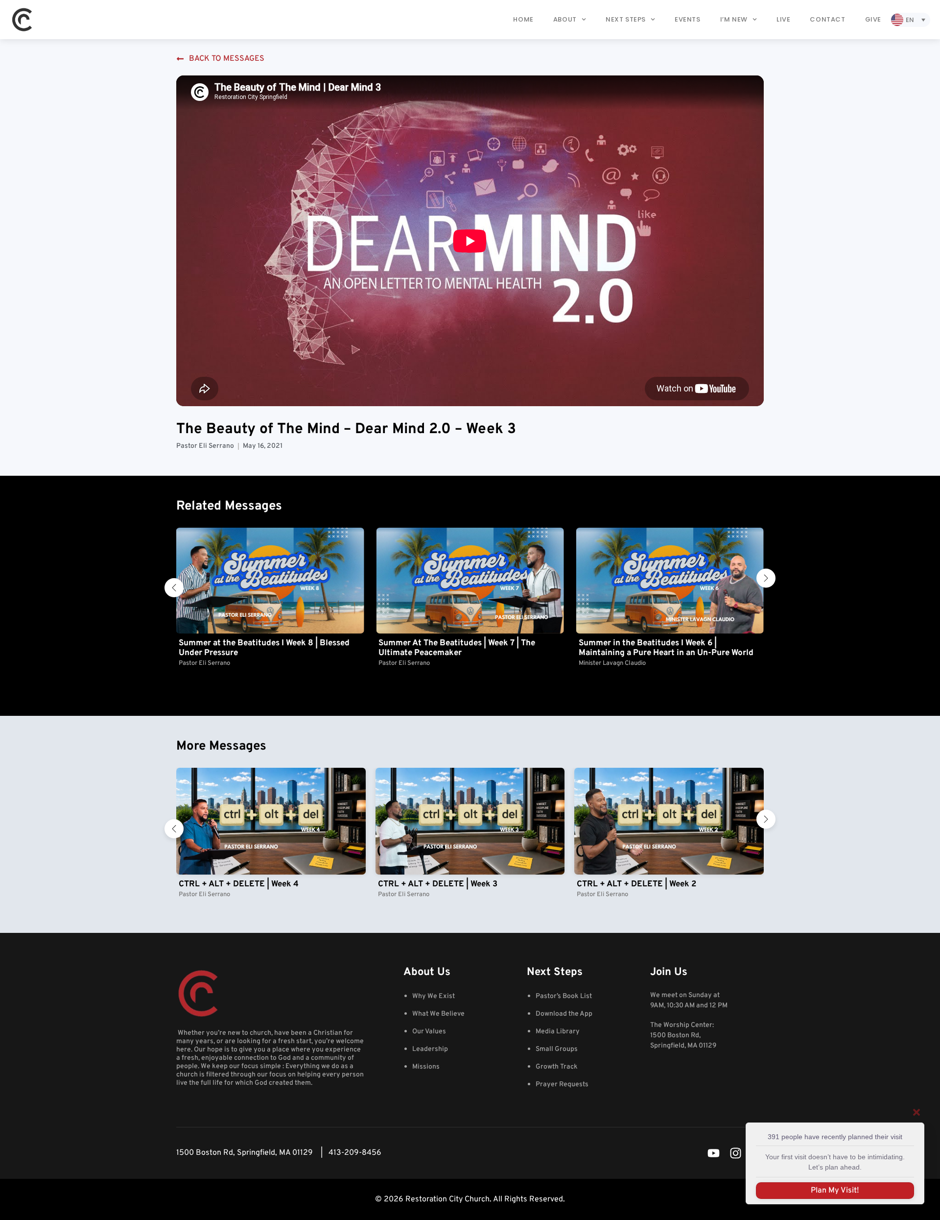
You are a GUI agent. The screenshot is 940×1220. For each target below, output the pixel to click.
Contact (827, 19)
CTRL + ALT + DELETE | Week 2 (636, 884)
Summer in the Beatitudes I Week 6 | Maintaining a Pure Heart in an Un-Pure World (465, 648)
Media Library (558, 1031)
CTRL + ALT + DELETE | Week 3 (437, 884)
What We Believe (438, 1014)
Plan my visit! (835, 1191)
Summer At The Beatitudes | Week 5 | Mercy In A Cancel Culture (667, 648)
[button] (174, 587)
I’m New (734, 19)
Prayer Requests (562, 1084)
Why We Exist (433, 996)
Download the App (564, 1014)
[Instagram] (735, 1153)
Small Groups (557, 1049)
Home (523, 19)
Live (783, 19)
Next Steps (626, 19)
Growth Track (557, 1067)
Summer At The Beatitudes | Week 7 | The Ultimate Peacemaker (257, 648)
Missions (426, 1067)
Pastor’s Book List (564, 996)
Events (688, 19)
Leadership (430, 1049)
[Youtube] (713, 1153)
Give (873, 19)
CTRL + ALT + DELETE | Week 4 (239, 884)
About (565, 19)
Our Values (429, 1031)
